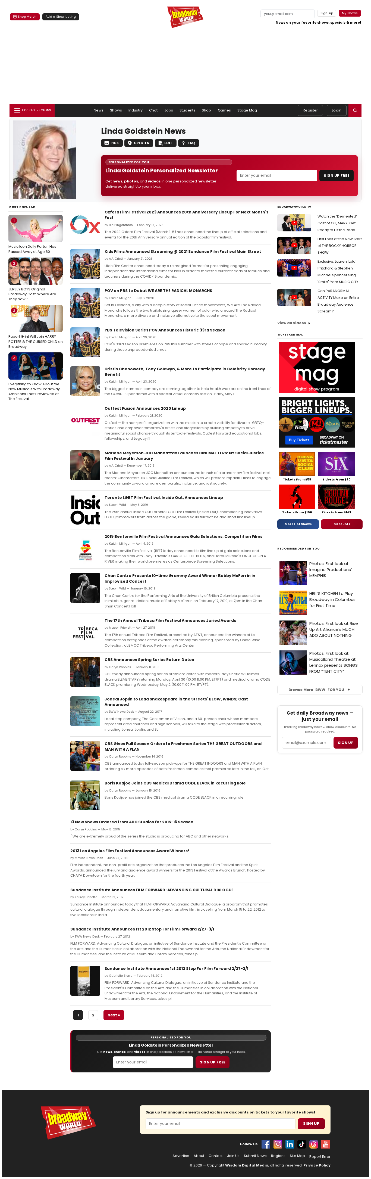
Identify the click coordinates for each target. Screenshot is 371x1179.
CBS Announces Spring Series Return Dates (149, 659)
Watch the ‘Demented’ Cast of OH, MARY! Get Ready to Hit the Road (337, 223)
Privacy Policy (317, 1165)
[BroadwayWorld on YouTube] (326, 1144)
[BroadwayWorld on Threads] (314, 1144)
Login (336, 110)
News (99, 110)
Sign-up (326, 13)
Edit (168, 143)
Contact (216, 1155)
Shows (116, 110)
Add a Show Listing (61, 16)
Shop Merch (27, 16)
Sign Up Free (336, 175)
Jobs (168, 110)
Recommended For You (298, 549)
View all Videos (291, 322)
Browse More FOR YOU (316, 689)
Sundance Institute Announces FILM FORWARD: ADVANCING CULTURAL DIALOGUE (152, 890)
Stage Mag (247, 110)
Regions (278, 1155)
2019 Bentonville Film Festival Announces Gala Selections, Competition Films (183, 536)
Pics (115, 143)
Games (224, 110)
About (199, 1155)
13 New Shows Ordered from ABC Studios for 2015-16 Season (131, 822)
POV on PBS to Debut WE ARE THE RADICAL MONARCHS (158, 290)
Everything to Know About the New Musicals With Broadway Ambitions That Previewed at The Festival (34, 379)
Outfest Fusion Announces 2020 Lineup (145, 408)
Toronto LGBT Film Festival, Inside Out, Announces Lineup (164, 497)
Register (310, 110)
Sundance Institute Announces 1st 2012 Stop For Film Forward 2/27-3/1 (142, 929)
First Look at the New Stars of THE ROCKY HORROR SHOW (340, 245)
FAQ (191, 143)
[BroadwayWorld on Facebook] (266, 1144)
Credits (141, 143)
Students (187, 110)
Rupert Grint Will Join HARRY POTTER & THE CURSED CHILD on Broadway (35, 328)
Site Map (297, 1155)
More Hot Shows (298, 524)
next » (114, 1015)
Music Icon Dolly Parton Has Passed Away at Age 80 (32, 236)
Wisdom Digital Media (246, 1165)
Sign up (346, 742)
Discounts (342, 524)
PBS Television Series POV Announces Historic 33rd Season (165, 330)
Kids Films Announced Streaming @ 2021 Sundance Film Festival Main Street (183, 251)
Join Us (233, 1155)
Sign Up (311, 1123)
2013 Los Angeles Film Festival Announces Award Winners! (129, 851)
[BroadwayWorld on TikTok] (302, 1144)
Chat (153, 110)
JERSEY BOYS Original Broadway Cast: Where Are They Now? (32, 281)
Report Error (320, 1156)
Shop (206, 110)
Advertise (180, 1155)
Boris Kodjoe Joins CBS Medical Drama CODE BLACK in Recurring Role (175, 783)
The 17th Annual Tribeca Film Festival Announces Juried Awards (170, 620)
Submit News (255, 1155)
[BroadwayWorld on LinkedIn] (290, 1144)
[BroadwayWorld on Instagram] (278, 1144)
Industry (135, 110)
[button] (354, 110)
